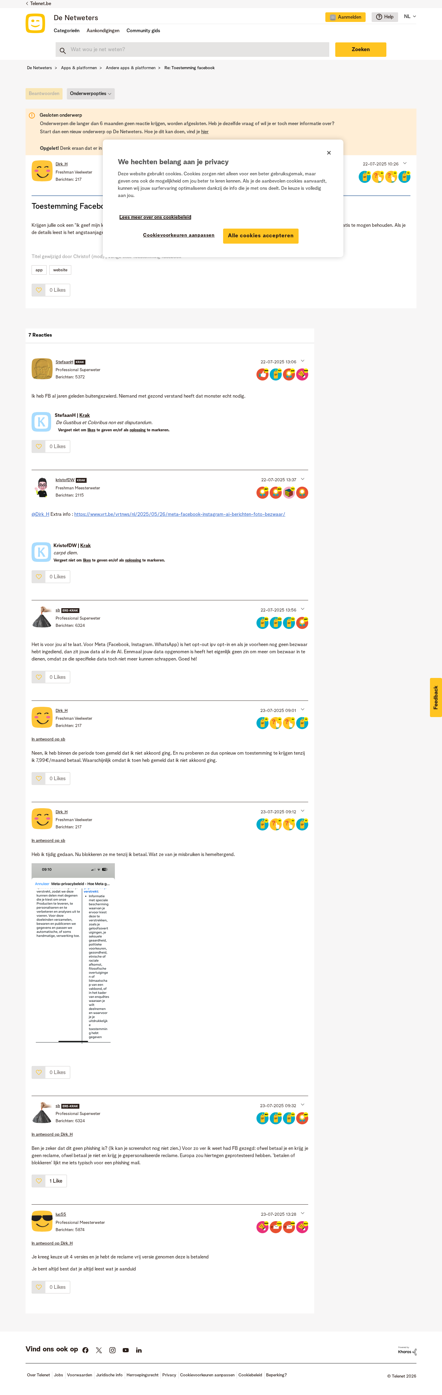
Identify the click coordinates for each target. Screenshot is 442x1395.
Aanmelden (349, 17)
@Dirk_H (40, 514)
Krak (84, 415)
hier (205, 132)
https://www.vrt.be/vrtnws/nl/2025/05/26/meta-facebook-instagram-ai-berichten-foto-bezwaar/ (179, 514)
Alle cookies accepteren (261, 236)
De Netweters (76, 18)
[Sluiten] (329, 152)
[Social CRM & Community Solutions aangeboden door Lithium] (407, 1350)
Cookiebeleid (250, 1375)
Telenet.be (40, 4)
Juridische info (109, 1375)
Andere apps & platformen (130, 68)
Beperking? (276, 1375)
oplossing (138, 430)
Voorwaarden (79, 1375)
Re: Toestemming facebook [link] (189, 68)
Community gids (143, 31)
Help (389, 17)
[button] (404, 163)
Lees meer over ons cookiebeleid (155, 217)
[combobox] (192, 49)
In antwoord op (48, 739)
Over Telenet (38, 1375)
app (39, 270)
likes (91, 430)
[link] (46, 95)
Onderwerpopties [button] (88, 93)
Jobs (58, 1375)
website (60, 270)
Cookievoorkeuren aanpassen (179, 235)
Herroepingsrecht (142, 1375)
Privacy (169, 1375)
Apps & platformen (79, 68)
